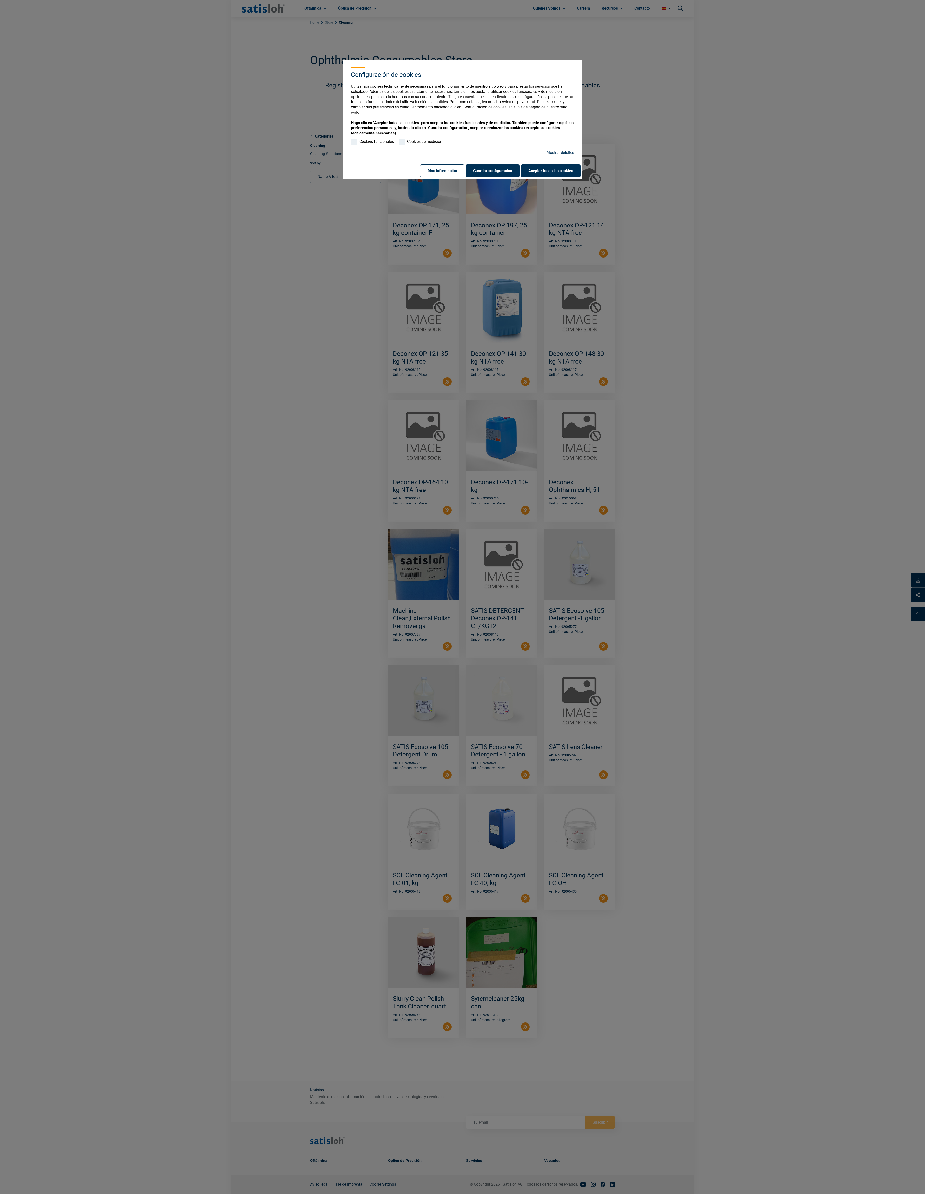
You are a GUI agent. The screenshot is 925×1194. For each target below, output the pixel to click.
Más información (442, 170)
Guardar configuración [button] (492, 170)
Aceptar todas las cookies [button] (550, 170)
